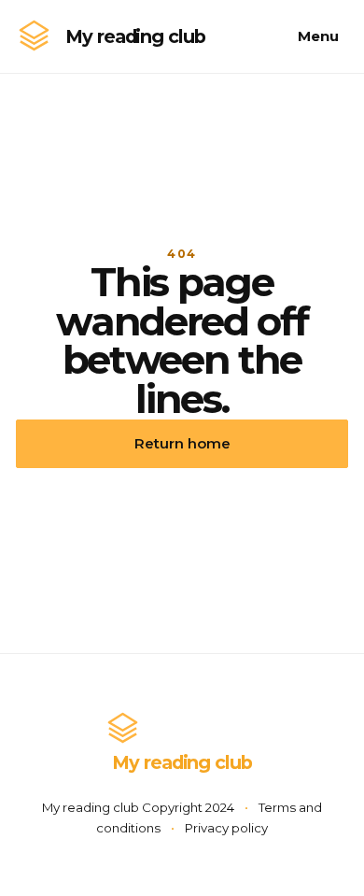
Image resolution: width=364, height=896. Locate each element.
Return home (182, 443)
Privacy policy (226, 827)
